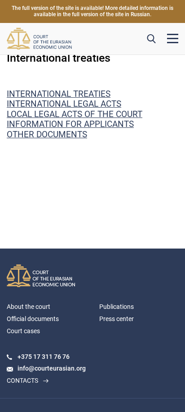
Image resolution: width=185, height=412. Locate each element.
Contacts (22, 380)
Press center (116, 318)
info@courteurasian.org (52, 368)
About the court (28, 306)
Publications (116, 306)
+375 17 (30, 356)
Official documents (33, 318)
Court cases (23, 331)
